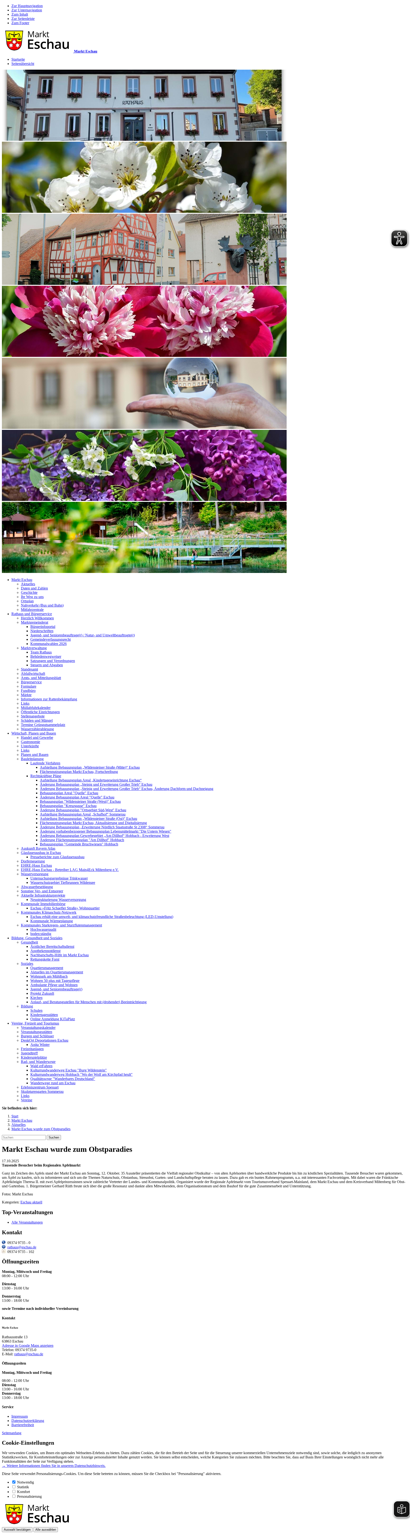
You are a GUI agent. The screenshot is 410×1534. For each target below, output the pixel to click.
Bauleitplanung (32, 759)
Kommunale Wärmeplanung (51, 921)
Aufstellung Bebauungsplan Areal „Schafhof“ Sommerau (83, 814)
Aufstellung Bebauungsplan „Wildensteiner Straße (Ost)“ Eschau (88, 819)
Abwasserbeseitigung (37, 887)
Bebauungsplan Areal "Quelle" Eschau (69, 793)
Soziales (27, 964)
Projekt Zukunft (42, 993)
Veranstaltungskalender (38, 1028)
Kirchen (36, 998)
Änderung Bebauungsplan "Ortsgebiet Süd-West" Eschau (83, 810)
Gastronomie (30, 742)
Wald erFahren (41, 1066)
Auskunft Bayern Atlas (38, 848)
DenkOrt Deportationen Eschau (44, 1040)
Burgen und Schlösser (37, 1036)
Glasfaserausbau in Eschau (41, 853)
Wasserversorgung (34, 874)
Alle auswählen (45, 1529)
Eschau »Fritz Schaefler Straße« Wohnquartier (65, 908)
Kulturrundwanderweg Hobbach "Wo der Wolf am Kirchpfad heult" (81, 1074)
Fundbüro (28, 691)
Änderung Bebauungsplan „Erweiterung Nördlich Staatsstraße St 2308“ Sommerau (102, 827)
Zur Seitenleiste (23, 19)
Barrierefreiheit (22, 1425)
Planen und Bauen (34, 755)
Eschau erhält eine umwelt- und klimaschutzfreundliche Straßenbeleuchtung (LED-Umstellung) (101, 917)
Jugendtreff (29, 1053)
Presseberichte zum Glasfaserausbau (57, 857)
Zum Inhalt (19, 14)
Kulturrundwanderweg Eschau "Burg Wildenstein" (68, 1070)
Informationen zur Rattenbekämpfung (49, 699)
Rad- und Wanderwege (38, 1062)
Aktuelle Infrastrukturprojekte (43, 895)
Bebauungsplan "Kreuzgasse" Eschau (68, 806)
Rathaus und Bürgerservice (31, 614)
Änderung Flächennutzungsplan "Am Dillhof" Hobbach (82, 840)
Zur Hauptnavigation (27, 6)
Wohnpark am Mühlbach (49, 976)
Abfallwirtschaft (33, 674)
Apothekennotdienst (45, 951)
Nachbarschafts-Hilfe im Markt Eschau (59, 955)
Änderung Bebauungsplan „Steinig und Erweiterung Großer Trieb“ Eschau (96, 784)
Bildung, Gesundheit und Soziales (36, 938)
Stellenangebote (33, 716)
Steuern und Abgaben (46, 665)
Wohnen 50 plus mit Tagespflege (54, 981)
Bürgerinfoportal (42, 627)
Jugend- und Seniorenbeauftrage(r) (56, 989)
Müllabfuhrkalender (36, 708)
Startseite (18, 59)
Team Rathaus (41, 652)
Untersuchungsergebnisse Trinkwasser (59, 878)
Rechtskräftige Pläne (45, 776)
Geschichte (29, 592)
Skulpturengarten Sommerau (42, 1091)
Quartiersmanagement (46, 968)
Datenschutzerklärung (27, 1421)
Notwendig (25, 1482)
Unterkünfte (30, 746)
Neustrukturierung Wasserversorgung (58, 900)
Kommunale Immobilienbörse (43, 904)
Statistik (23, 1487)
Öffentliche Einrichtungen (40, 712)
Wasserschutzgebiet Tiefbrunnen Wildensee (62, 882)
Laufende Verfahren (45, 763)
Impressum (19, 1416)
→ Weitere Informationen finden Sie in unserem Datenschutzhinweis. (54, 1466)
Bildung (27, 1006)
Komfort (23, 1492)
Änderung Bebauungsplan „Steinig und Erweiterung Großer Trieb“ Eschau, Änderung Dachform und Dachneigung (126, 789)
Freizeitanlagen (32, 1049)
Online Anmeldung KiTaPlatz (52, 1019)
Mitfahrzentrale (32, 610)
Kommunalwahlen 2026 (48, 644)
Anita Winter (40, 1045)
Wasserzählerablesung (37, 729)
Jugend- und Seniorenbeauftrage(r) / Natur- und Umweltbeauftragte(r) (82, 635)
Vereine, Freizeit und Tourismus (35, 1023)
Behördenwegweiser (45, 656)
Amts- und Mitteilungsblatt (41, 678)
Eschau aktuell (31, 1202)
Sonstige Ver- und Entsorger (42, 891)
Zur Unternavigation (26, 10)
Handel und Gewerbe (37, 737)
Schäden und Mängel (37, 720)
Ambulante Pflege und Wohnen (54, 985)
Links (25, 703)
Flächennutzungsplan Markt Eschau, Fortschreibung (79, 772)
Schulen (36, 1010)
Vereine (26, 1100)
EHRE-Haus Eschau (36, 865)
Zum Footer (20, 23)
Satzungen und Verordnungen (52, 661)
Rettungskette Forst (44, 959)
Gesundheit (29, 942)
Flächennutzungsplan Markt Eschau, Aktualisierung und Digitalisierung (93, 823)
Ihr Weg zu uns (32, 597)
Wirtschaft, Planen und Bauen (33, 733)
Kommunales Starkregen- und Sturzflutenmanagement (61, 925)
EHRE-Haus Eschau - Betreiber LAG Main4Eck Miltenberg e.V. (70, 870)
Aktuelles (28, 584)
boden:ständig (40, 934)
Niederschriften (41, 631)
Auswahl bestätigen (17, 1529)
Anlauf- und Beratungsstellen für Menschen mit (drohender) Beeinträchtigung (88, 1002)
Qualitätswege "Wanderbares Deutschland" (62, 1079)
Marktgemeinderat (34, 622)
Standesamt (29, 669)
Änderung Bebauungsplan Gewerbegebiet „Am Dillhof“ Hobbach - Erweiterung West (104, 836)
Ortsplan (27, 601)
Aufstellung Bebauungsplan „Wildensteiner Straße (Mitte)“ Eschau (90, 767)
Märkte (26, 695)
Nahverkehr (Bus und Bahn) (42, 605)
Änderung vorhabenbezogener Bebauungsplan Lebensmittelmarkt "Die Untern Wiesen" (105, 831)
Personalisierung (29, 1496)
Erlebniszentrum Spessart (40, 1087)
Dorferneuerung (33, 861)
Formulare (28, 686)
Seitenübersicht (22, 64)
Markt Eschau (21, 580)
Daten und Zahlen (34, 588)
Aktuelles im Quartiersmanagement (56, 972)
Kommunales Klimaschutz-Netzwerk (48, 912)
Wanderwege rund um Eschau (52, 1083)
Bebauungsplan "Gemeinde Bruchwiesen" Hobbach (79, 844)
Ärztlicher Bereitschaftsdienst (52, 946)
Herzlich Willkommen (37, 618)
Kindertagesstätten (44, 1015)
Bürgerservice (31, 682)
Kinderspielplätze (34, 1057)
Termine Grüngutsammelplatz (43, 725)
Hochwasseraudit (43, 929)
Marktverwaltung (34, 648)
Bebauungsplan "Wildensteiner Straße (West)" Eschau (80, 801)
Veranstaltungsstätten (36, 1032)
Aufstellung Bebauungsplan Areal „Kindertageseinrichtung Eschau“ (91, 780)
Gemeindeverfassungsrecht (50, 639)
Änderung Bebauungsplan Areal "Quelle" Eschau (77, 797)
